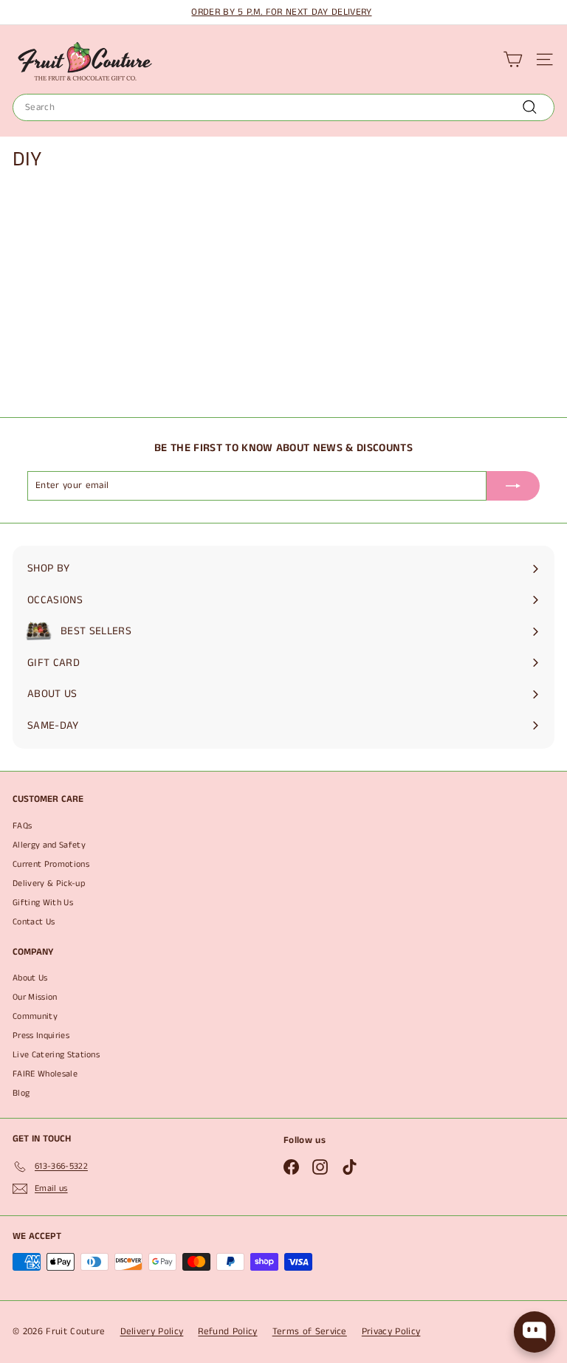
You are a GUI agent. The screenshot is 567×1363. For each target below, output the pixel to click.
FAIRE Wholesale (45, 1074)
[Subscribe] (513, 486)
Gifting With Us (43, 902)
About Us (30, 978)
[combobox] (283, 108)
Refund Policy (227, 1332)
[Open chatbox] (534, 1332)
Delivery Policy (152, 1332)
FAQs (22, 826)
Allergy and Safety (49, 845)
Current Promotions (51, 864)
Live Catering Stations (56, 1054)
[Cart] (512, 59)
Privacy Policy (391, 1332)
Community (35, 1016)
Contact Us (34, 922)
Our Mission (35, 997)
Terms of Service (309, 1332)
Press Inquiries (41, 1035)
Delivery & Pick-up (49, 883)
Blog (21, 1093)
